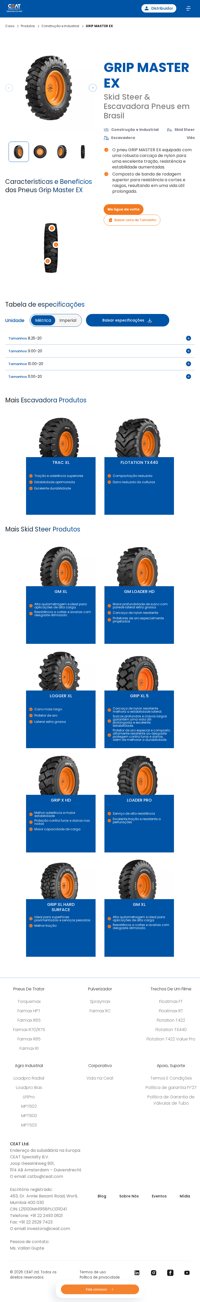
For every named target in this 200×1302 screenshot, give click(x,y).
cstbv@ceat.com (45, 1176)
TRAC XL (27, 410)
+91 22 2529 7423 (36, 1222)
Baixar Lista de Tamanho (135, 219)
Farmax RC (100, 1011)
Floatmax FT (171, 1001)
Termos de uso (93, 1272)
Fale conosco (97, 1289)
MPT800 (29, 1116)
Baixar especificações (123, 320)
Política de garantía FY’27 (171, 1088)
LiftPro (29, 1097)
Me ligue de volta (124, 209)
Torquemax (29, 1001)
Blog (102, 1196)
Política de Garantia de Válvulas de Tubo (171, 1100)
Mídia (185, 1196)
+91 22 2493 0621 (46, 1216)
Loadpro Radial (29, 1078)
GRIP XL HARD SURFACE (28, 852)
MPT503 (29, 1125)
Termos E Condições (171, 1078)
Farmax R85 (29, 1039)
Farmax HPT (28, 1011)
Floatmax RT (171, 1011)
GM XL (105, 852)
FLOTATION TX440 (106, 410)
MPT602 (29, 1106)
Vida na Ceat (100, 1078)
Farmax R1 (29, 1048)
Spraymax (100, 1001)
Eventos (159, 1196)
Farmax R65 (29, 1020)
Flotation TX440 (171, 1030)
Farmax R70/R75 (29, 1030)
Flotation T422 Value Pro (171, 1039)
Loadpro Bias (29, 1088)
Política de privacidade (100, 1277)
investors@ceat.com (48, 1229)
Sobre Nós (129, 1196)
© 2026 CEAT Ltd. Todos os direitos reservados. (33, 1275)
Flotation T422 (171, 1020)
